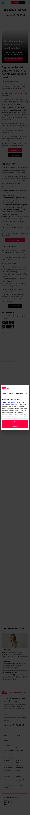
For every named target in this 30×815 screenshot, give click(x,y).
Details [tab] (11, 393)
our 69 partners (11, 402)
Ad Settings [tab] (19, 393)
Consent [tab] (4, 393)
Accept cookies (15, 422)
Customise (15, 426)
